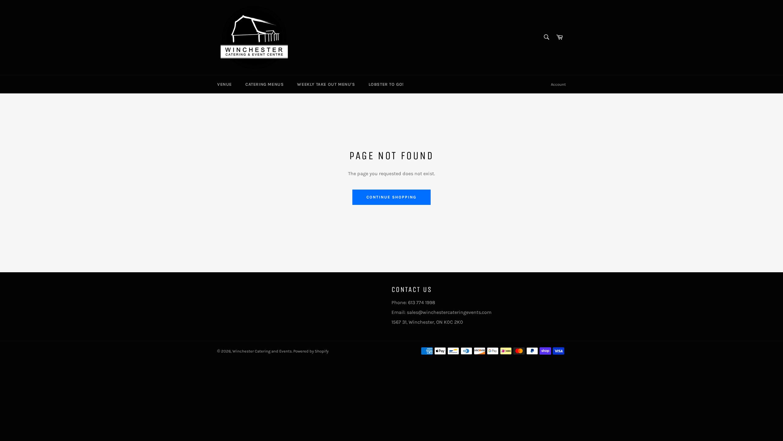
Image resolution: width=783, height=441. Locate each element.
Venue (224, 84)
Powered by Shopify (310, 351)
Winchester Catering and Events (262, 351)
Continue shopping (391, 197)
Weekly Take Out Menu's (326, 84)
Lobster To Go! (386, 84)
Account (558, 84)
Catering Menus (264, 84)
